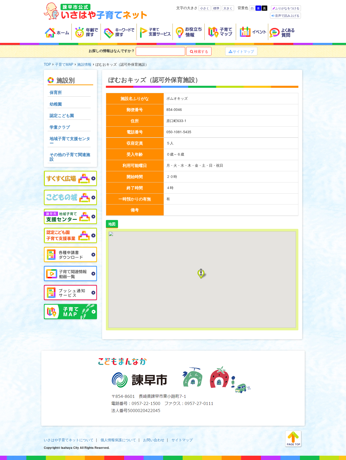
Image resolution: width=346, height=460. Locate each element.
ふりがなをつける (287, 8)
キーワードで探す (119, 32)
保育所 (56, 92)
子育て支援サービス (155, 32)
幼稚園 (56, 104)
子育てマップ (220, 32)
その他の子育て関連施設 (70, 156)
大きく (228, 8)
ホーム (58, 32)
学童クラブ (60, 127)
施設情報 (84, 64)
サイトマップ (241, 51)
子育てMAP (64, 64)
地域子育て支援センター (70, 140)
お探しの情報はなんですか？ (112, 50)
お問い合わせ (153, 439)
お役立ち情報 (189, 32)
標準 (216, 8)
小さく (204, 8)
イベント (252, 32)
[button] (202, 273)
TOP (47, 64)
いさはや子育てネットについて (68, 439)
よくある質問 (285, 32)
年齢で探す (86, 32)
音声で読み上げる (286, 15)
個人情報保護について (118, 439)
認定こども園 (62, 115)
